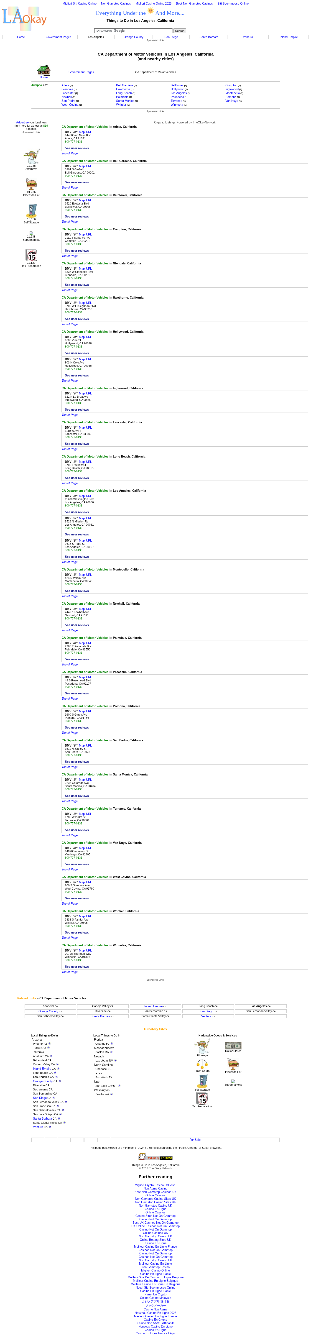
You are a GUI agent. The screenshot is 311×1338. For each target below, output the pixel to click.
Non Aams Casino (155, 1188)
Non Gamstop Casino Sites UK (155, 1198)
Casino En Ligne (155, 1209)
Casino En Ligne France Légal (155, 1333)
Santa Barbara (208, 37)
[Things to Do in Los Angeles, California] (24, 33)
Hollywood (177, 89)
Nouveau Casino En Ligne (155, 1326)
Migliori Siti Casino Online (80, 3)
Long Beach (124, 93)
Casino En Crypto (155, 1319)
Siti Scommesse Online (233, 3)
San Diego (171, 37)
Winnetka (177, 104)
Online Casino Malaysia (155, 1298)
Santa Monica (125, 100)
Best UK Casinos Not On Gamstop (155, 1222)
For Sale (195, 1139)
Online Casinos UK (155, 1233)
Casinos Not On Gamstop (156, 1250)
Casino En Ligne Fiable (155, 1274)
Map (82, 132)
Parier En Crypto (155, 1294)
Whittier (121, 104)
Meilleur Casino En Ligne (155, 1263)
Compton (231, 85)
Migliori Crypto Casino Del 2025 (155, 1185)
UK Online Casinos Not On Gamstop (155, 1226)
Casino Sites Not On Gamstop (155, 1216)
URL (89, 132)
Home (21, 37)
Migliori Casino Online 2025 (153, 3)
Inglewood (232, 89)
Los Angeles (179, 93)
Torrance (176, 100)
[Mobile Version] (58, 1068)
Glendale (67, 89)
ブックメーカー (155, 1305)
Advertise (22, 122)
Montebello (232, 93)
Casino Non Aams (155, 1309)
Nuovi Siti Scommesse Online (155, 1287)
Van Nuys (231, 100)
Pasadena (177, 97)
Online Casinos (155, 1195)
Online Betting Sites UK (155, 1239)
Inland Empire (289, 37)
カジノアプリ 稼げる (155, 1301)
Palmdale (122, 97)
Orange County (133, 37)
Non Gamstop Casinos (116, 3)
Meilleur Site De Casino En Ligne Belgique (156, 1277)
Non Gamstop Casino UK (155, 1205)
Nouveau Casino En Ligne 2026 (155, 1313)
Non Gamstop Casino (155, 1267)
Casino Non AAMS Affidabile (155, 1323)
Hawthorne (123, 89)
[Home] (44, 74)
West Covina (69, 104)
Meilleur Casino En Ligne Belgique (155, 1280)
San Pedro (68, 100)
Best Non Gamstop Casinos (194, 3)
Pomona (230, 97)
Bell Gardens (124, 85)
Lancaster (67, 93)
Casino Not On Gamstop (155, 1219)
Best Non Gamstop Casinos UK (155, 1192)
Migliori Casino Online (155, 1270)
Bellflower (177, 85)
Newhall (66, 97)
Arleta (65, 85)
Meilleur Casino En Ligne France (155, 1246)
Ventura (248, 37)
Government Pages (58, 37)
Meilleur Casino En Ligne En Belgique (155, 1284)
